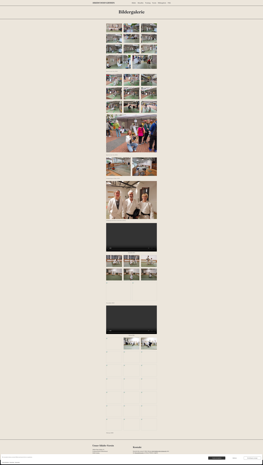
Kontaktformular (139, 453)
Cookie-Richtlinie (5, 462)
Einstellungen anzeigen (252, 458)
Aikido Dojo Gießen (103, 3)
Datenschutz (12, 462)
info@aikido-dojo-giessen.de (159, 451)
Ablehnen (235, 458)
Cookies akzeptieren (216, 458)
